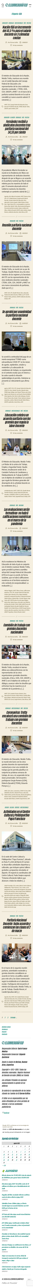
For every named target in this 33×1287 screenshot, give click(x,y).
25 (8, 1160)
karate (27, 899)
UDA (17, 108)
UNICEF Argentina (8, 612)
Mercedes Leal (21, 602)
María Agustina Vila (9, 396)
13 (16, 1154)
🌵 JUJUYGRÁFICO (9, 1170)
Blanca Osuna (20, 590)
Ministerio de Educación (17, 697)
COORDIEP (11, 494)
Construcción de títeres (9, 891)
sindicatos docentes (13, 212)
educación (6, 202)
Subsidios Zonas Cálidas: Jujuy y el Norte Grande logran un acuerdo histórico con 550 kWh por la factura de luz (15, 1205)
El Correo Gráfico (14, 42)
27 (16, 1160)
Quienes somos (6, 1027)
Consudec (6, 494)
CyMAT (22, 494)
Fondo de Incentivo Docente (11, 294)
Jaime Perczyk (17, 600)
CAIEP (18, 490)
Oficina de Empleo (20, 901)
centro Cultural (19, 885)
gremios (23, 1001)
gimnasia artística (8, 897)
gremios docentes (16, 794)
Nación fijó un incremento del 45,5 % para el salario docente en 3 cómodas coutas (16, 32)
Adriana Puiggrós (8, 590)
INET (9, 600)
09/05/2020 (25, 637)
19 (12, 1157)
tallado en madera (17, 905)
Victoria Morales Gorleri (19, 612)
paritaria (25, 1004)
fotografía (22, 895)
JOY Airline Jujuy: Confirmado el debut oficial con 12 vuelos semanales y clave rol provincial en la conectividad (15, 1225)
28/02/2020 (25, 935)
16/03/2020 (25, 727)
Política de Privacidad (9, 1283)
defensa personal (8, 893)
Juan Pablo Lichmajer (24, 1002)
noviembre (6, 400)
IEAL (14, 204)
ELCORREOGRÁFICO (15, 1279)
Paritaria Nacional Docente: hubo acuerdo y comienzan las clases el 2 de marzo (16, 925)
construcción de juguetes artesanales (22, 889)
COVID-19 (6, 390)
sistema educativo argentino (11, 610)
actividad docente (8, 490)
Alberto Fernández (15, 196)
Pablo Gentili (21, 604)
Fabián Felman (21, 202)
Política (29, 23)
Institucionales (19, 23)
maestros (27, 204)
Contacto (4, 1034)
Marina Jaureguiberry (26, 794)
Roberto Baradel (12, 210)
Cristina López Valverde (9, 594)
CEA (9, 104)
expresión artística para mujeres (12, 895)
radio (17, 903)
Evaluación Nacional (25, 596)
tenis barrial (10, 907)
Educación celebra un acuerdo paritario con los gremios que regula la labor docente (16, 420)
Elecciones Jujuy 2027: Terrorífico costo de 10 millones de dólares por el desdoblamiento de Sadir (15, 1186)
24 (3, 1160)
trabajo (6, 298)
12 (12, 1154)
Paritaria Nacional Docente (10, 1006)
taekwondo (10, 905)
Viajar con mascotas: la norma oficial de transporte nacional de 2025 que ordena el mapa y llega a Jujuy (15, 1258)
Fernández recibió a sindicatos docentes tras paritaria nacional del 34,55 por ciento (16, 127)
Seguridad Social (19, 496)
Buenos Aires (27, 196)
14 (20, 1154)
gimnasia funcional (17, 897)
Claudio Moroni (12, 198)
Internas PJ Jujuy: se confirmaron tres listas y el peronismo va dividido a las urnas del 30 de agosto (16, 1247)
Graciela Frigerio (23, 598)
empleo (6, 496)
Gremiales (11, 23)
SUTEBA (27, 610)
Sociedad (21, 505)
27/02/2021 (24, 137)
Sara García (11, 699)
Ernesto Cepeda (13, 202)
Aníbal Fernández (8, 885)
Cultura (12, 807)
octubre (12, 400)
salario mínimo (11, 108)
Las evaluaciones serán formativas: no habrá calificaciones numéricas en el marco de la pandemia (16, 516)
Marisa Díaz (7, 206)
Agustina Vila (7, 196)
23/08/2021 (24, 42)
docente (16, 106)
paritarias (14, 296)
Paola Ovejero (7, 903)
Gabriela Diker (15, 598)
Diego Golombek (23, 594)
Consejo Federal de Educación (17, 104)
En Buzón (12, 117)
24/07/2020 (25, 323)
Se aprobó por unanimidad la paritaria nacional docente (16, 315)
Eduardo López (24, 390)
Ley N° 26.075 (25, 294)
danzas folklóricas (26, 891)
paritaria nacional (14, 208)
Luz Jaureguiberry (20, 204)
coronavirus (16, 790)
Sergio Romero (26, 608)
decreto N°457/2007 (9, 106)
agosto (5, 388)
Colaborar (5, 1029)
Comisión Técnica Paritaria (16, 693)
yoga (15, 907)
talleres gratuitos (26, 905)
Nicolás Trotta (26, 106)
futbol (27, 895)
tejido (5, 907)
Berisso (7, 807)
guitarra (19, 899)
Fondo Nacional (13, 1001)
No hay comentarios (18, 45)
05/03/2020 (25, 823)
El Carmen (15, 893)
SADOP (6, 108)
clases (11, 790)
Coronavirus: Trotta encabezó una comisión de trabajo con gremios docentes (16, 717)
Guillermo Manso (12, 899)
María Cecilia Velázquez (20, 396)
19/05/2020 (25, 528)
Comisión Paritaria (8, 492)
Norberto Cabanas (25, 398)
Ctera (26, 104)
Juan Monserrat (12, 394)
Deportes (17, 807)
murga (14, 901)
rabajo (19, 208)
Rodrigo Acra (22, 903)
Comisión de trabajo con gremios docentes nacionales (16, 628)
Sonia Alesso (22, 212)
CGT (8, 198)
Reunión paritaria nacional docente (16, 227)
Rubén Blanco (26, 400)
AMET (5, 104)
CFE (11, 293)
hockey (23, 899)
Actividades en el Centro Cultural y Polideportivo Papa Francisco (16, 815)
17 (3, 1157)
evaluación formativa (15, 596)
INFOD (12, 600)
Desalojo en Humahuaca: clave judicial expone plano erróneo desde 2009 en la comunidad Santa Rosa (16, 1236)
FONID (20, 106)
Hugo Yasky (10, 204)
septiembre (11, 402)
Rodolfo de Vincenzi (23, 606)
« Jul (4, 1165)
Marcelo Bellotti (26, 394)
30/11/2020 (24, 233)
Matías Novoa (13, 602)
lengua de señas (8, 901)
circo (20, 887)
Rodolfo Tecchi (7, 608)
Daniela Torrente (16, 390)
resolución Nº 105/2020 (17, 796)
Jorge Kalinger (11, 392)
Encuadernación (22, 893)
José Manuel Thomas (20, 392)
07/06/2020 (25, 430)
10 (3, 1154)
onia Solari (27, 901)
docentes (12, 792)
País (25, 23)
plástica (13, 903)
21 (20, 1157)
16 (29, 1154)
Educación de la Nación (9, 695)
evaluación (6, 596)
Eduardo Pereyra (18, 792)
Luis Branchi (19, 394)
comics (23, 887)
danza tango (19, 891)
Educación (5, 23)
